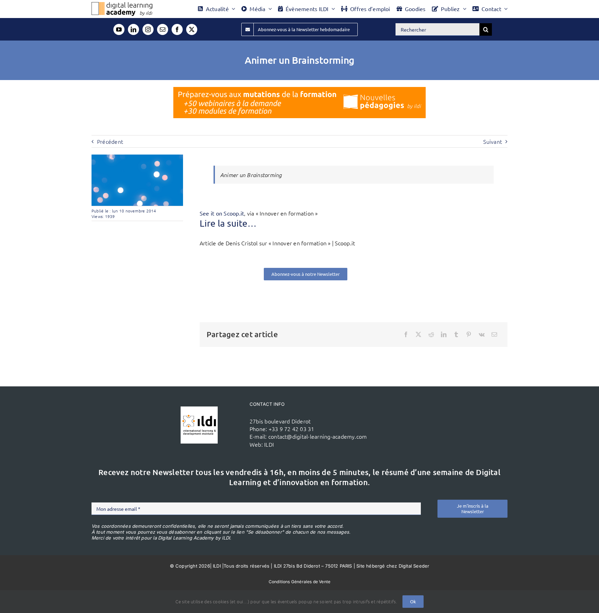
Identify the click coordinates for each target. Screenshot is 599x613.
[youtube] (118, 29)
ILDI (269, 444)
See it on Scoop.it (222, 213)
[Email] (494, 334)
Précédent (110, 141)
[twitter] (191, 29)
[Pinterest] (468, 334)
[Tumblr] (456, 334)
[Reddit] (431, 334)
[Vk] (481, 334)
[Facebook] (406, 334)
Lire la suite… (228, 223)
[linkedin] (133, 29)
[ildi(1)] (199, 409)
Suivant (492, 141)
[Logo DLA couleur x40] (122, 5)
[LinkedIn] (443, 334)
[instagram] (148, 29)
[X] (418, 334)
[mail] (162, 29)
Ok (413, 601)
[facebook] (177, 29)
